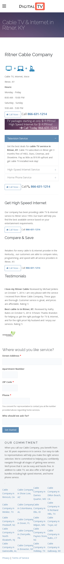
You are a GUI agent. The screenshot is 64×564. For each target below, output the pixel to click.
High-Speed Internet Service (23, 169)
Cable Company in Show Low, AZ (25, 493)
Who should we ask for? (15, 415)
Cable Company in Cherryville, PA (25, 534)
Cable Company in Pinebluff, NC (8, 521)
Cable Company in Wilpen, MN (39, 521)
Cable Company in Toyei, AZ (53, 521)
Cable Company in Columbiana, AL (25, 508)
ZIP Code (8, 382)
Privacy (5, 557)
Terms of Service (20, 557)
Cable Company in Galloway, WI (54, 547)
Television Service (17, 138)
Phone (6, 395)
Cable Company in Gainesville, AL (9, 547)
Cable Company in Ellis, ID (39, 508)
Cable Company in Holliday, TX (39, 547)
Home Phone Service (19, 177)
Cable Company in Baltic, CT (53, 534)
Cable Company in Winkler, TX (8, 508)
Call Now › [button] (13, 114)
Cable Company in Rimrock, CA (8, 493)
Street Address (11, 355)
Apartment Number (13, 368)
